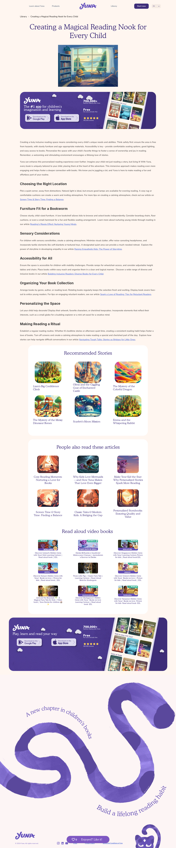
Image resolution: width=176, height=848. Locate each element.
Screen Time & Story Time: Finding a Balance (42, 199)
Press (75, 843)
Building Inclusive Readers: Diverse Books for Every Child (75, 273)
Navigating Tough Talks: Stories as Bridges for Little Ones (107, 339)
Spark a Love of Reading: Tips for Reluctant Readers (125, 294)
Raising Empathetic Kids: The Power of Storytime (98, 249)
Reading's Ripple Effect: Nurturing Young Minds (53, 224)
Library (23, 16)
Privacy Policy (90, 843)
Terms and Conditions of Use (113, 843)
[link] (37, 118)
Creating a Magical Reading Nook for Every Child (54, 16)
